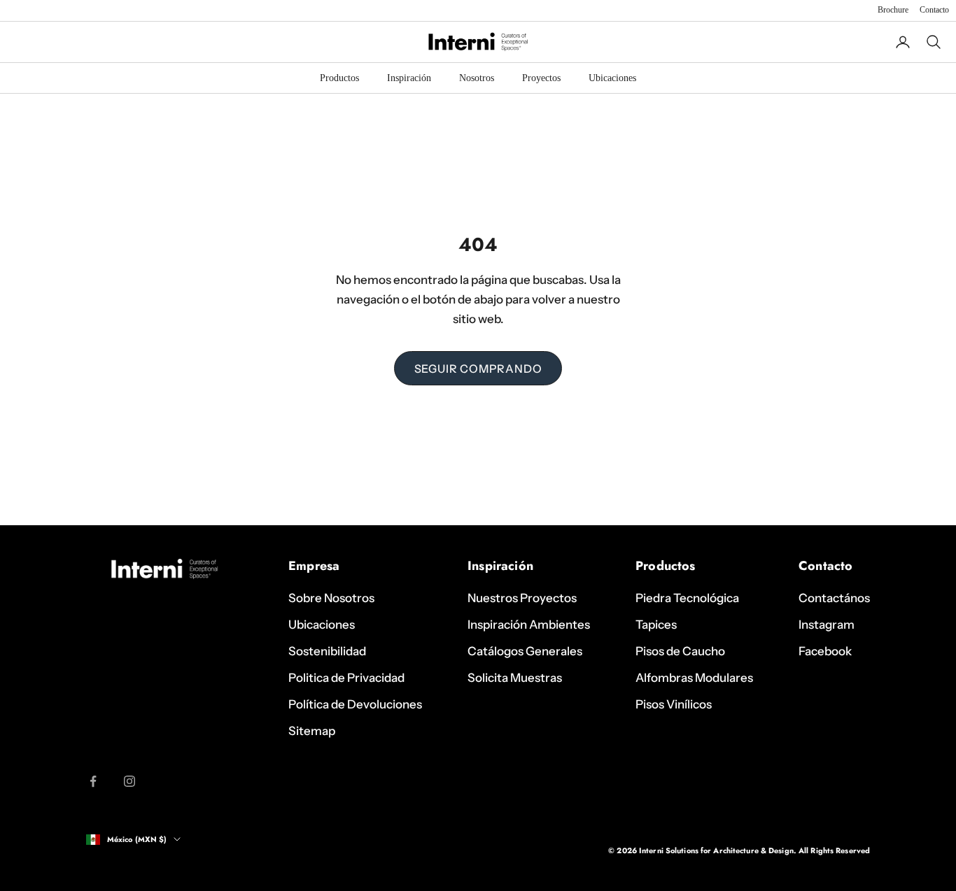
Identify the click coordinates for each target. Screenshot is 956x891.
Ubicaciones (612, 78)
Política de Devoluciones (355, 704)
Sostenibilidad (327, 651)
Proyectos (541, 78)
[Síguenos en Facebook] (93, 781)
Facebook (825, 651)
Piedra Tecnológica (687, 598)
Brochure (893, 10)
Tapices (656, 625)
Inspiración (409, 78)
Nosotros (476, 78)
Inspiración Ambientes (529, 625)
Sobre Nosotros (331, 598)
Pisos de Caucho (680, 651)
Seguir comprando (478, 369)
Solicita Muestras (515, 678)
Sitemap (311, 731)
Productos (339, 78)
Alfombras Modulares (694, 678)
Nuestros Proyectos (522, 598)
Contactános (834, 598)
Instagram (827, 625)
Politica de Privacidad (346, 678)
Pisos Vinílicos (673, 704)
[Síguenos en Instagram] (129, 781)
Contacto (934, 10)
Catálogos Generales (525, 651)
